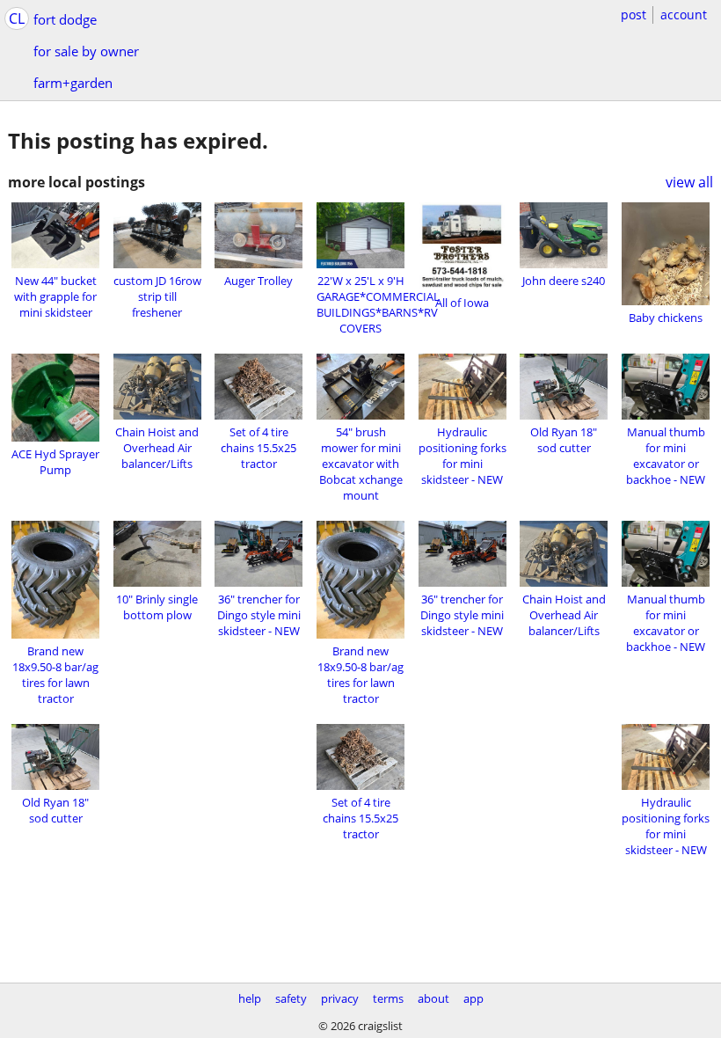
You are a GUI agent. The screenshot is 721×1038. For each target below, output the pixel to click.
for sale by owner (86, 51)
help (249, 998)
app (473, 998)
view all (689, 182)
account (683, 14)
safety (291, 998)
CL (17, 18)
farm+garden (73, 82)
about (433, 998)
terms (388, 998)
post (633, 14)
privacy (340, 998)
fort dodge (65, 19)
